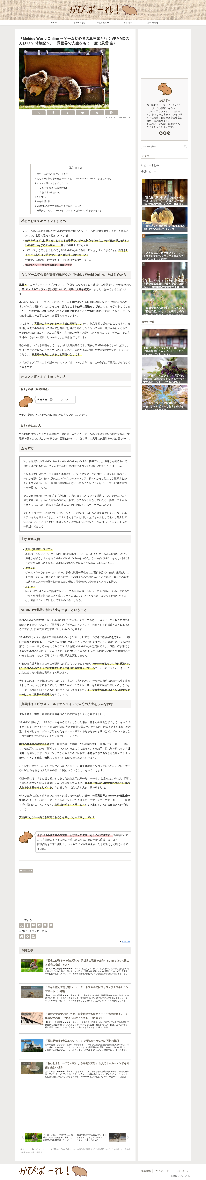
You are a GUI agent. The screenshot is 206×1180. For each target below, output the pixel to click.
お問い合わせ (182, 1171)
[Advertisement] (75, 140)
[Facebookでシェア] (53, 112)
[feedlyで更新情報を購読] (27, 936)
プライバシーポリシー (164, 1171)
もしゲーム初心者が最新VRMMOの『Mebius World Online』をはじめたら (74, 178)
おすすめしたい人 (51, 192)
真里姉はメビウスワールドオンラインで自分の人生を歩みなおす (69, 210)
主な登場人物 (43, 201)
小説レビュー (27, 871)
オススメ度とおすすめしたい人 (52, 183)
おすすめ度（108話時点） (55, 187)
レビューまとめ (150, 165)
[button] (111, 112)
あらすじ (41, 197)
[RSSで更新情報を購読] (33, 936)
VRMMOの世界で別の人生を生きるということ (60, 206)
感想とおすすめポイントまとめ (52, 174)
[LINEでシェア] (97, 112)
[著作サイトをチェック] (21, 936)
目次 (71, 167)
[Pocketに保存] (82, 112)
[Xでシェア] (39, 112)
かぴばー (164, 100)
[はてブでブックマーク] (68, 112)
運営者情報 (146, 1171)
